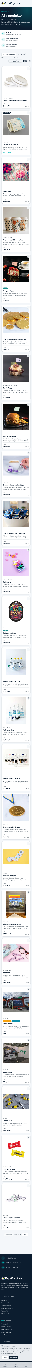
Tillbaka (22, 54)
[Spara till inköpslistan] (28, 68)
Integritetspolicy (6, 1332)
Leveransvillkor (5, 1303)
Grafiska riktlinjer (6, 1326)
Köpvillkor (4, 1300)
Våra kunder (5, 1313)
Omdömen (4, 1335)
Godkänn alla (13, 1357)
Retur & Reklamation (7, 1308)
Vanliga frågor (5, 1311)
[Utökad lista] (27, 61)
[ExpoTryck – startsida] (10, 3)
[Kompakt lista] (29, 61)
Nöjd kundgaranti (6, 1329)
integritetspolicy (11, 1353)
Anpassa (5, 1357)
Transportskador (6, 1305)
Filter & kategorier (10, 54)
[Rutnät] (24, 61)
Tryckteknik (4, 1324)
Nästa (25, 1234)
